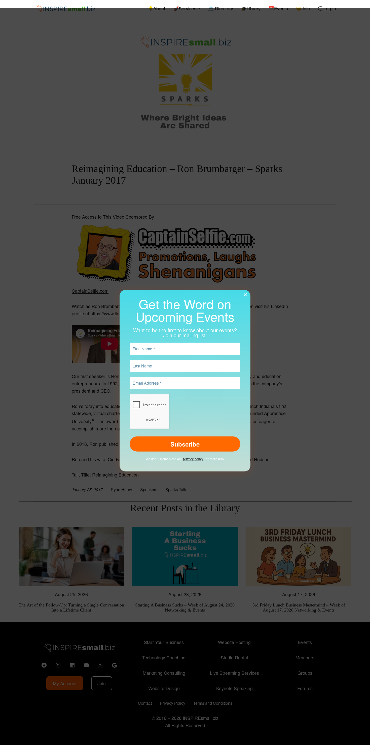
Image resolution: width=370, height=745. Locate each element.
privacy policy (193, 459)
